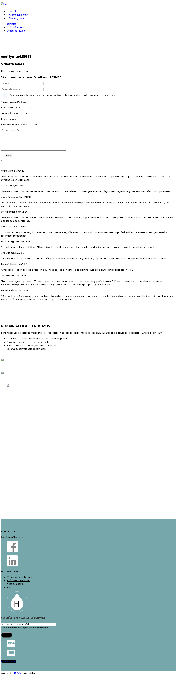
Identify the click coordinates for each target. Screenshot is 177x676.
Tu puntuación (9, 102)
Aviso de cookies (15, 584)
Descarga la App (18, 18)
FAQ (9, 587)
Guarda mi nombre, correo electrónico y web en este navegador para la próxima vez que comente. (63, 95)
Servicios (13, 11)
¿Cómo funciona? (18, 14)
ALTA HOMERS (8, 661)
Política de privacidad (18, 580)
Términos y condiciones (19, 577)
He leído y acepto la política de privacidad (25, 627)
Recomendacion (10, 124)
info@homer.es (15, 537)
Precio (4, 119)
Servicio (5, 113)
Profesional (7, 107)
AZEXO (17, 673)
